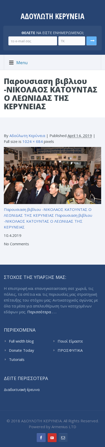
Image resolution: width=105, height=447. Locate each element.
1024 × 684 (32, 141)
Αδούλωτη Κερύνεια (27, 135)
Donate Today (21, 350)
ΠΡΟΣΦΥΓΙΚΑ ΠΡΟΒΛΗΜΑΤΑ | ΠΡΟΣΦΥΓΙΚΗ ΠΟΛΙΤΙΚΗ (73, 350)
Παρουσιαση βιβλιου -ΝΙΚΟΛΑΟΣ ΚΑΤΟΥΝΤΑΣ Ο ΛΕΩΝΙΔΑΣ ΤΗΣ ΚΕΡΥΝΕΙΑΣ (48, 221)
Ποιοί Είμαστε (70, 341)
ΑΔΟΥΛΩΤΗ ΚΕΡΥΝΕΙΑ (52, 16)
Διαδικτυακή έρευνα (22, 389)
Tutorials (16, 359)
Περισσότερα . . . (41, 311)
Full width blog (21, 341)
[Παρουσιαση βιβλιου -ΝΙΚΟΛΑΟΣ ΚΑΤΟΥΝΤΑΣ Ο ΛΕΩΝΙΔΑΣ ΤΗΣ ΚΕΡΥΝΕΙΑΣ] (52, 175)
